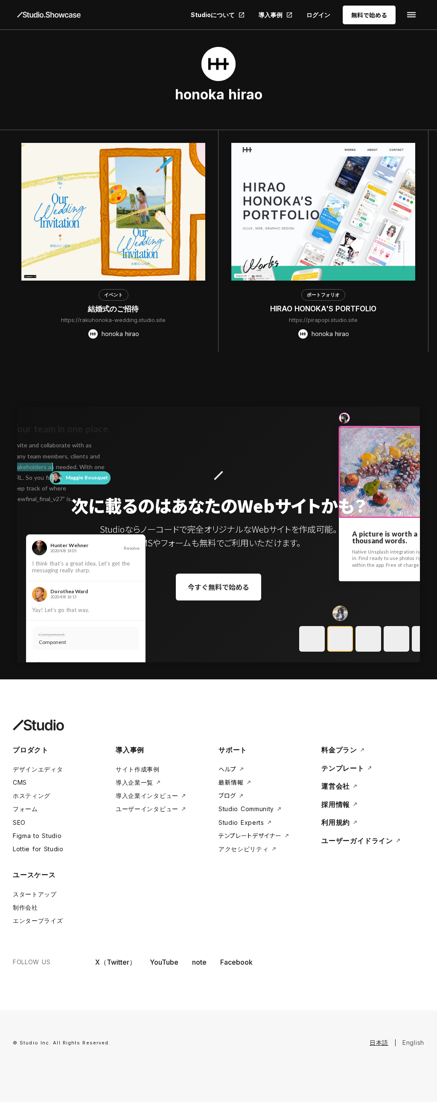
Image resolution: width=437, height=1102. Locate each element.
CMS (20, 782)
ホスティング (31, 795)
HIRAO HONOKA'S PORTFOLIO (323, 308)
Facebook (236, 962)
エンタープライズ (38, 920)
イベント (113, 295)
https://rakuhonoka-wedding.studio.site (113, 319)
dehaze (411, 15)
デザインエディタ (38, 769)
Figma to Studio (37, 835)
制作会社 (25, 907)
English (413, 1042)
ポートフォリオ (323, 295)
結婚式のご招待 (113, 308)
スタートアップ (35, 894)
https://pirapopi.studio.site (323, 319)
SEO (19, 822)
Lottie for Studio (38, 849)
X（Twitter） (115, 962)
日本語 (379, 1042)
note (199, 962)
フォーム (25, 808)
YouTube (164, 962)
